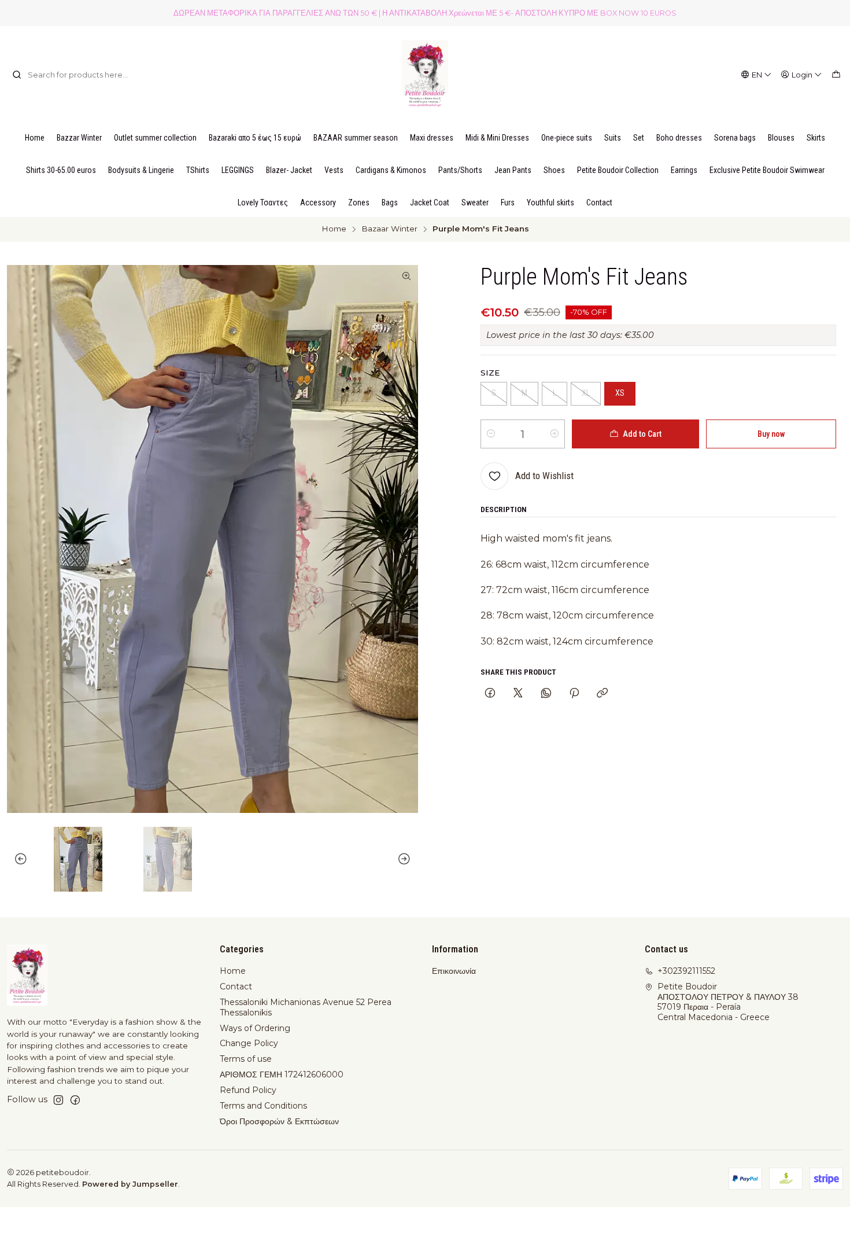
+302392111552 (686, 971)
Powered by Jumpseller (130, 1184)
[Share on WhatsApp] (546, 693)
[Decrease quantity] (491, 434)
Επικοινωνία (454, 971)
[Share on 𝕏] (518, 693)
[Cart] (836, 75)
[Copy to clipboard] (602, 693)
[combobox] (71, 74)
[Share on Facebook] (490, 693)
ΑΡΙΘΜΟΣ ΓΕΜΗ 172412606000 (281, 1074)
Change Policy (249, 1043)
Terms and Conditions (263, 1106)
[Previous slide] (15, 859)
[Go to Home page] (425, 74)
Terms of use (246, 1059)
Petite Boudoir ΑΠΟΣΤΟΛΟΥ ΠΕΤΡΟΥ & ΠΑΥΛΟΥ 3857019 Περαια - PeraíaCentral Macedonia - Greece (728, 1001)
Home (333, 229)
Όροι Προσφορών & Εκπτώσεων (279, 1121)
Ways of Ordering (255, 1028)
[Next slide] (409, 859)
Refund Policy (248, 1090)
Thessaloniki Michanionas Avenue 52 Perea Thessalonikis (305, 1007)
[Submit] (17, 74)
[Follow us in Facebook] (75, 1100)
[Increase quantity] (554, 434)
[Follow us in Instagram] (58, 1100)
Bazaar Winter (389, 229)
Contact (236, 986)
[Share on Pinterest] (574, 693)
